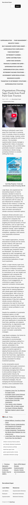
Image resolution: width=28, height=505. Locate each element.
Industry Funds (13, 43)
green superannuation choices (10, 452)
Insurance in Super (13, 78)
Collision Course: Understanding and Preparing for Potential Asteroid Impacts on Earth (15, 426)
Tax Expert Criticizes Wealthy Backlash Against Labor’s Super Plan (14, 410)
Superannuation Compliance (13, 49)
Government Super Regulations (13, 75)
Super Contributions (13, 58)
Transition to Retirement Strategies (13, 81)
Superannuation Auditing (13, 66)
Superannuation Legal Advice (13, 69)
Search (17, 6)
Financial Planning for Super (14, 63)
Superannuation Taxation (14, 84)
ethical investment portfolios (10, 447)
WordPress (12, 502)
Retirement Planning (13, 55)
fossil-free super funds (8, 449)
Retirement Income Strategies (13, 72)
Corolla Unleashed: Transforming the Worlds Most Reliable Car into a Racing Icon (15, 432)
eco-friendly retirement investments (12, 444)
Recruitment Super (7, 2)
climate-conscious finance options (11, 441)
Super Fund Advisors (13, 60)
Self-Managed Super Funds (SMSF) (13, 46)
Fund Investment (13, 52)
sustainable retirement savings (10, 454)
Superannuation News (8, 101)
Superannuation (6, 40)
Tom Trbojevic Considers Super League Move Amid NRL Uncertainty (14, 400)
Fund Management (20, 40)
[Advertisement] (14, 23)
